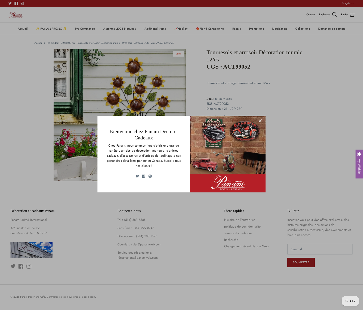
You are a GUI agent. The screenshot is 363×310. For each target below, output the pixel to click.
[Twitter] (137, 176)
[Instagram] (150, 176)
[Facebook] (143, 176)
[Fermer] (260, 121)
